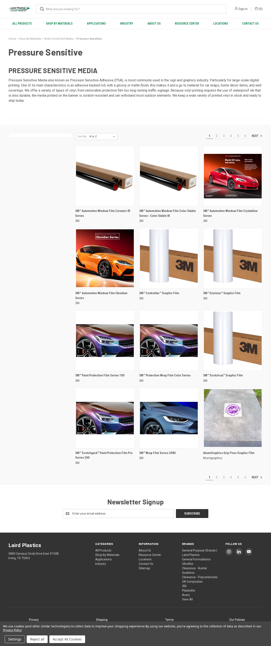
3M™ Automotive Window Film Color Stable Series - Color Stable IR (167, 213)
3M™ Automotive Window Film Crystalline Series (230, 213)
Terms (169, 619)
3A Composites (192, 581)
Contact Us (250, 23)
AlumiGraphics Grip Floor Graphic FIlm (228, 453)
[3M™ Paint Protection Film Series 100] (105, 340)
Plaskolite (188, 590)
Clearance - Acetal (194, 568)
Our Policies (237, 619)
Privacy (34, 619)
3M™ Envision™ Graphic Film (222, 293)
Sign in (243, 9)
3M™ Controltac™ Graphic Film (159, 293)
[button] (34, 620)
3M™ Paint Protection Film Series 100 (99, 375)
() (260, 9)
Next (255, 136)
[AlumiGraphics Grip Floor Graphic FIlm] (233, 418)
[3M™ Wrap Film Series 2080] (169, 418)
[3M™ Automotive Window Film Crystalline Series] (233, 176)
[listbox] (103, 136)
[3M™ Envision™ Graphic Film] (233, 258)
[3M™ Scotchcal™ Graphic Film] (233, 340)
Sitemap (144, 568)
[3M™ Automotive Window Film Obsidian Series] (105, 258)
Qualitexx (188, 572)
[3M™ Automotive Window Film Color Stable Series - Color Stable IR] (169, 176)
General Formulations (196, 559)
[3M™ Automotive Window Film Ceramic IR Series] (105, 176)
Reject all (37, 639)
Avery (186, 595)
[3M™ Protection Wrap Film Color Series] (169, 340)
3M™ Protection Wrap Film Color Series (165, 375)
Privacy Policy (12, 630)
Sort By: (82, 136)
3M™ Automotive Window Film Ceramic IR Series (102, 213)
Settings (14, 639)
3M (184, 586)
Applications (96, 23)
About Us (154, 23)
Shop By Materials (59, 23)
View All (187, 599)
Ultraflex (187, 563)
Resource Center (187, 23)
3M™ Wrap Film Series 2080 (157, 453)
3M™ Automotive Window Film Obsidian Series (101, 295)
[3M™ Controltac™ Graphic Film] (169, 258)
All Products (22, 23)
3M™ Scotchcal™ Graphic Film (223, 375)
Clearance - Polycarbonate (199, 577)
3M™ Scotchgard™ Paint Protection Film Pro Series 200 (104, 455)
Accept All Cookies (67, 639)
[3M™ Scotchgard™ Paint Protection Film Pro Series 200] (105, 418)
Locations (220, 23)
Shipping (102, 619)
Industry (126, 23)
